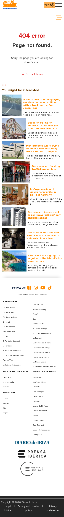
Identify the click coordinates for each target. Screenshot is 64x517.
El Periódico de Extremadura (44, 367)
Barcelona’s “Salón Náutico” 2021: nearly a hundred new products (43, 125)
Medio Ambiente (39, 382)
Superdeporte (38, 324)
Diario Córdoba (9, 327)
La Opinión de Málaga (41, 348)
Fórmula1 (36, 387)
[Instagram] (36, 287)
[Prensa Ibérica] (32, 453)
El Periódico (7, 346)
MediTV (6, 387)
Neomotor (37, 401)
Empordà (6, 322)
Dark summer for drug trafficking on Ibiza (46, 167)
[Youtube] (42, 287)
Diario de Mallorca (10, 317)
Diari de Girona (9, 308)
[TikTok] (50, 287)
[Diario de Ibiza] (32, 442)
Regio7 (35, 314)
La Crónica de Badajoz (11, 365)
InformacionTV (8, 382)
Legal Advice (7, 508)
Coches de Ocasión (40, 411)
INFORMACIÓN (9, 331)
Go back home (34, 74)
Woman (6, 403)
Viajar (5, 413)
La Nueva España (40, 362)
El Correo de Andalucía (42, 333)
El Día (5, 336)
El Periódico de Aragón (12, 341)
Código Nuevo (38, 420)
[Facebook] (29, 287)
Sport (35, 319)
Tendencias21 (38, 377)
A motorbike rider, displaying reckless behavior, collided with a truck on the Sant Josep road (41, 103)
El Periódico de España (12, 350)
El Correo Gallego (40, 329)
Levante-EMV (38, 305)
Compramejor (38, 392)
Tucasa (35, 415)
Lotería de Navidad (40, 406)
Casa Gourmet (38, 425)
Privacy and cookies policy (28, 508)
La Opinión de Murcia (41, 352)
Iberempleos (38, 396)
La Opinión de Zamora (42, 343)
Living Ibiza (37, 434)
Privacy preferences (53, 508)
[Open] (58, 5)
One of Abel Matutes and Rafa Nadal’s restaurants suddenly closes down (42, 235)
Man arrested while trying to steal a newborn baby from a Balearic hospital (42, 148)
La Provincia (37, 338)
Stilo (4, 408)
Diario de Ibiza (9, 312)
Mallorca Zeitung (39, 309)
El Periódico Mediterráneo (13, 355)
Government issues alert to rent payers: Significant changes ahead (44, 215)
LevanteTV (7, 377)
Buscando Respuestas (41, 430)
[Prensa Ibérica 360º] (31, 468)
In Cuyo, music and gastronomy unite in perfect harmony (43, 192)
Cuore (5, 399)
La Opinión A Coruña (41, 357)
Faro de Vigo (8, 360)
